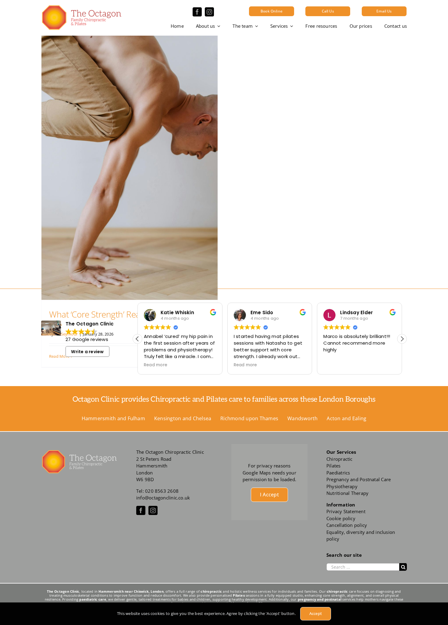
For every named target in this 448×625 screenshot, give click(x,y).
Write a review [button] (87, 352)
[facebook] (197, 11)
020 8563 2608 (162, 491)
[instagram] (209, 11)
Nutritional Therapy (347, 493)
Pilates (333, 466)
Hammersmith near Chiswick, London (130, 591)
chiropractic (211, 591)
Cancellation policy (346, 525)
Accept (315, 613)
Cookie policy (340, 518)
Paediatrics (338, 473)
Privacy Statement (345, 511)
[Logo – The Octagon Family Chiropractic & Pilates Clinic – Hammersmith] (81, 7)
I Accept (269, 494)
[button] (402, 338)
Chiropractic (339, 459)
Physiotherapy (341, 486)
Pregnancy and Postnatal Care (358, 479)
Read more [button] (155, 365)
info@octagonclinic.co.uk (163, 498)
